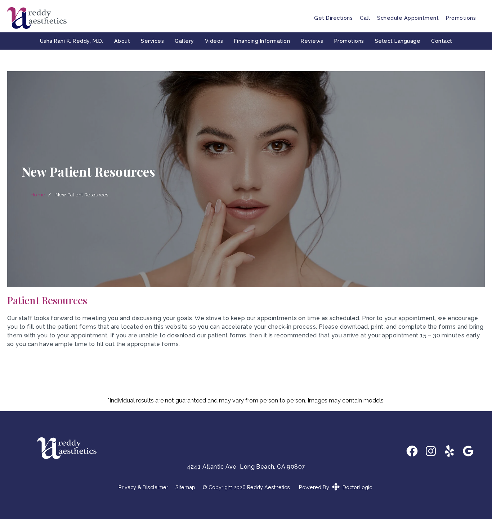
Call (365, 18)
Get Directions (333, 18)
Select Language (398, 41)
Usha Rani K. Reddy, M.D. (71, 41)
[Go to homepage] (151, 18)
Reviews (312, 41)
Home (38, 194)
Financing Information (262, 41)
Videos (214, 41)
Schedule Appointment (408, 18)
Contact (441, 41)
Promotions (461, 18)
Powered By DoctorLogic (335, 487)
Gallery (184, 41)
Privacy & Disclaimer (143, 487)
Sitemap (185, 487)
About (122, 41)
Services (152, 41)
